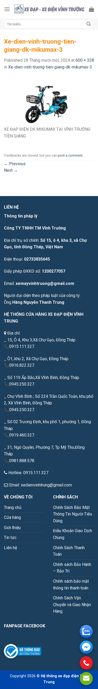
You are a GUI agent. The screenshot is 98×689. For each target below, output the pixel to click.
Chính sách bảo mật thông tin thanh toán (71, 584)
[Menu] (7, 9)
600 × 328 (85, 60)
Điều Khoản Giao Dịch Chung (72, 534)
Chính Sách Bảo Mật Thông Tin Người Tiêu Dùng (72, 514)
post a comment (70, 155)
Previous (15, 163)
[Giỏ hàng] (91, 9)
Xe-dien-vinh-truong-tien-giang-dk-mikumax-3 (50, 67)
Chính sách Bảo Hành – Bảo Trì (72, 568)
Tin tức (10, 537)
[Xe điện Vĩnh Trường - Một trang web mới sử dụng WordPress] (49, 9)
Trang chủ (12, 507)
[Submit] (88, 24)
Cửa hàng (12, 517)
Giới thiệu (12, 527)
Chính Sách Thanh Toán (69, 551)
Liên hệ (10, 547)
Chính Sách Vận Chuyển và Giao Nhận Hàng (72, 604)
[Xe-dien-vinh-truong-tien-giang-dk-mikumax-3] (49, 101)
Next (11, 170)
